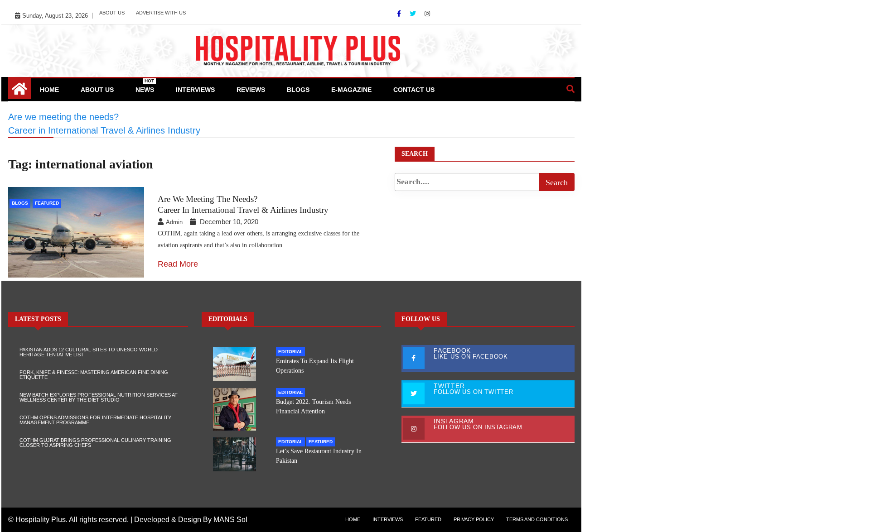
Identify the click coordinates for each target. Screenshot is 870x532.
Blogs (298, 89)
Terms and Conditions (537, 519)
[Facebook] (400, 13)
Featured (47, 203)
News (144, 85)
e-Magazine (351, 89)
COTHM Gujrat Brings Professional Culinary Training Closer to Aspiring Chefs (95, 442)
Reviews (251, 89)
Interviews (195, 89)
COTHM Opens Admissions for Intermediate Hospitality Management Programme (95, 420)
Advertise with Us (161, 12)
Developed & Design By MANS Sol (190, 519)
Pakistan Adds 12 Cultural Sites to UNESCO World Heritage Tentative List (88, 352)
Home (49, 89)
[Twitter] (414, 13)
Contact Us (414, 89)
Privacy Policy (474, 519)
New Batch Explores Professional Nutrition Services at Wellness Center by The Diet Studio (98, 397)
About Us (112, 12)
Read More (178, 263)
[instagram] (427, 13)
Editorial (290, 351)
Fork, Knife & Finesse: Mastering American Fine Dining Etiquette (93, 374)
